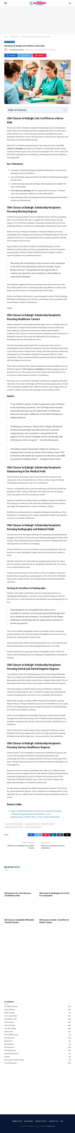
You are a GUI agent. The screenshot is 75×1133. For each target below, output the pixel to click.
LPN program (8, 1031)
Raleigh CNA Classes (48, 824)
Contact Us (53, 1121)
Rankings (7, 1057)
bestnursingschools (17, 50)
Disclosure (28, 1121)
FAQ (61, 1121)
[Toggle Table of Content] (64, 110)
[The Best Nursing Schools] (37, 3)
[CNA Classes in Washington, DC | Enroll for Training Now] (55, 881)
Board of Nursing (9, 1009)
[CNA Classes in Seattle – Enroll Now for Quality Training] (55, 908)
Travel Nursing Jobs (10, 1063)
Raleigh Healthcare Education (14, 827)
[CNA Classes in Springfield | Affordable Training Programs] (20, 908)
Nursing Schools (9, 1047)
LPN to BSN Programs (11, 1035)
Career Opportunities (10, 1016)
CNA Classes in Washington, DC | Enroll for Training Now (54, 894)
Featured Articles (9, 1025)
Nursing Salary (8, 1044)
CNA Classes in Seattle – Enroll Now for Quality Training (54, 921)
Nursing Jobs (8, 1041)
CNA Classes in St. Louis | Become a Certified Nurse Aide (17, 894)
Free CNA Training (10, 1028)
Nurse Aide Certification (32, 824)
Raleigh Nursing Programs (33, 827)
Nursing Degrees (9, 1038)
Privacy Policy (41, 1121)
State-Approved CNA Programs (14, 1060)
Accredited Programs (10, 1006)
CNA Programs (9, 42)
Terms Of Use (17, 1121)
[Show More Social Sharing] (49, 55)
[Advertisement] (37, 856)
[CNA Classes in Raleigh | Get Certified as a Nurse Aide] (37, 82)
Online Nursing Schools (11, 1053)
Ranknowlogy (51, 1126)
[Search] (70, 3)
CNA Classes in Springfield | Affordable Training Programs (19, 921)
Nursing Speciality (10, 1050)
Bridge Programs (9, 1013)
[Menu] (5, 3)
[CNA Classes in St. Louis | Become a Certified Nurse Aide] (20, 881)
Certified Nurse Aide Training (13, 824)
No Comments (41, 50)
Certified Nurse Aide (10, 1019)
